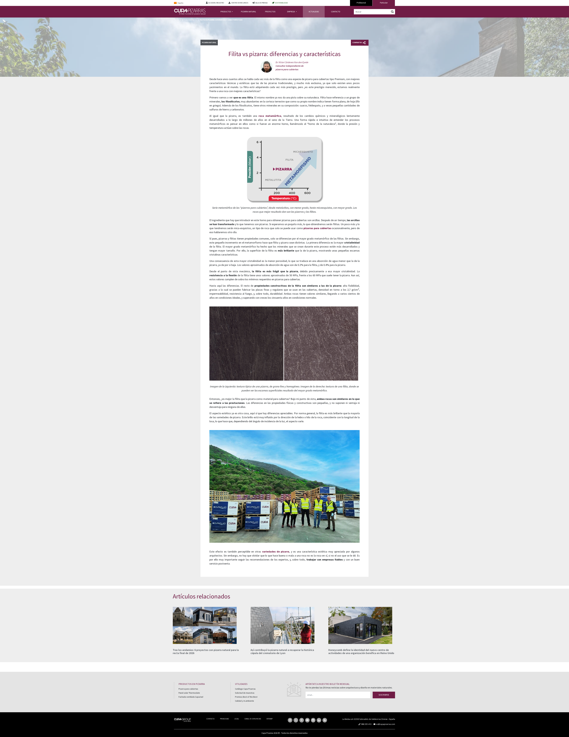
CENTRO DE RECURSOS (239, 3)
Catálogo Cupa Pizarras (245, 689)
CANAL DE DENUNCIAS (252, 719)
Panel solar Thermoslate (189, 693)
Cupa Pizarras (267, 733)
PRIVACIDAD (224, 719)
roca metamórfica (270, 116)
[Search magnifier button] (392, 11)
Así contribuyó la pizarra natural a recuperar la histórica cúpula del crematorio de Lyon (282, 651)
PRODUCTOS (225, 11)
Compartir (357, 42)
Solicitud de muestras (244, 693)
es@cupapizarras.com (385, 724)
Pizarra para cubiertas (188, 689)
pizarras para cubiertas (317, 228)
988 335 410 (366, 724)
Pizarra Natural (209, 42)
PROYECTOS (270, 11)
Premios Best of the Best (246, 697)
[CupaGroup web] (182, 719)
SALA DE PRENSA (261, 3)
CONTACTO (335, 11)
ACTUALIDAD (314, 11)
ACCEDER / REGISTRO (216, 3)
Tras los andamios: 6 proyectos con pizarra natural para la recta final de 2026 (206, 651)
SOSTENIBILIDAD (281, 3)
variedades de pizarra (275, 551)
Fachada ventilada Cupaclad (191, 697)
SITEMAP (269, 719)
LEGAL (236, 719)
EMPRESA (291, 11)
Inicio (176, 20)
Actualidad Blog (189, 20)
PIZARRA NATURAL (248, 11)
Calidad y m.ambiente (244, 701)
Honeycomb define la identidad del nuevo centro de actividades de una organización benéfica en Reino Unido (361, 651)
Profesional (361, 2)
